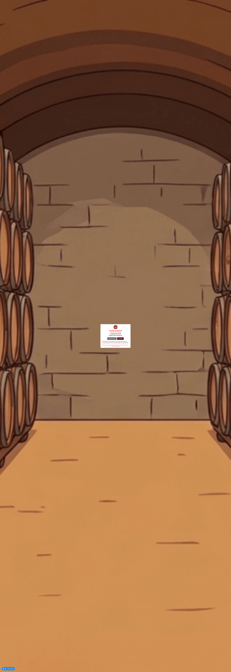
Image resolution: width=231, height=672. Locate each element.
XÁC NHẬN (120, 338)
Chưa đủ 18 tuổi (112, 338)
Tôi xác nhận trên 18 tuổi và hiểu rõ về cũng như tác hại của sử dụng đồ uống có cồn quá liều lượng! (115, 342)
